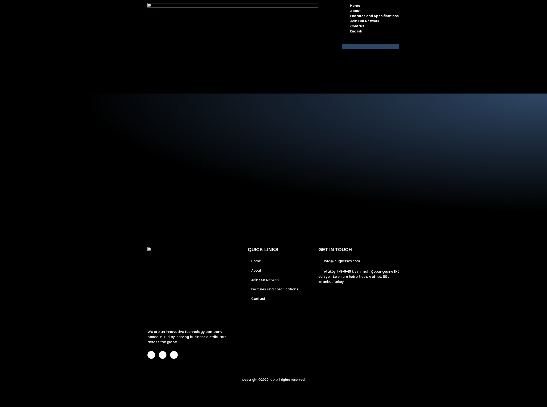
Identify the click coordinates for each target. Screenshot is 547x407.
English (356, 31)
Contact (357, 26)
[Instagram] (162, 355)
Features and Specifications (374, 16)
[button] (370, 46)
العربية (363, 41)
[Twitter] (174, 355)
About (355, 11)
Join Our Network (364, 21)
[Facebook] (151, 355)
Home (355, 5)
